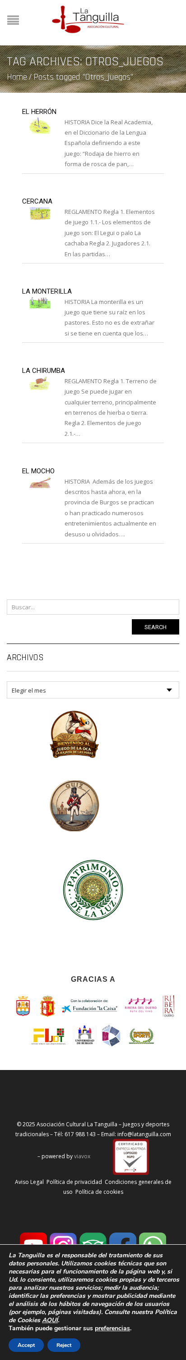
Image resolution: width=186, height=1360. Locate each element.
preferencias (112, 1328)
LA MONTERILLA (47, 291)
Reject (63, 1345)
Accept (26, 1345)
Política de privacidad (74, 1182)
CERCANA (37, 201)
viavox (82, 1157)
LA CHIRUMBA (43, 371)
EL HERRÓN (39, 112)
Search (155, 627)
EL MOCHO (38, 471)
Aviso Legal (29, 1182)
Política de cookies (99, 1192)
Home (17, 77)
